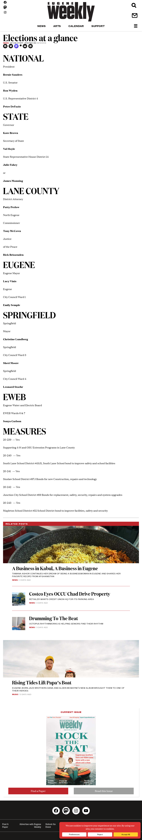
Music (15, 694)
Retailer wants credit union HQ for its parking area (61, 599)
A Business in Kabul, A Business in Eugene (55, 568)
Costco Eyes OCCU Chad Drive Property (69, 593)
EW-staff (18, 42)
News (6, 42)
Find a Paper (38, 791)
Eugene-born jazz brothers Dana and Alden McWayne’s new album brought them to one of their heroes (68, 689)
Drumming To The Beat (53, 618)
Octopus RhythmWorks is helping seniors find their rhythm (66, 623)
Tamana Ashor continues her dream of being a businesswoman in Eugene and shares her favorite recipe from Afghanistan (66, 575)
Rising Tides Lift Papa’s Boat (41, 682)
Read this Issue (104, 791)
